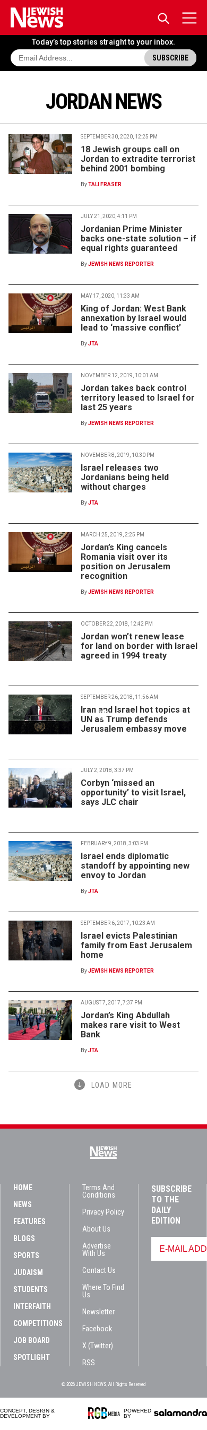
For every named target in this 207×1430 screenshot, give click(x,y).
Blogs (24, 1238)
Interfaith (32, 1306)
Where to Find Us (103, 1291)
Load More (111, 1085)
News (22, 1204)
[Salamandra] (180, 1412)
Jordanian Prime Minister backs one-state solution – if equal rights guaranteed (138, 238)
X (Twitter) (97, 1345)
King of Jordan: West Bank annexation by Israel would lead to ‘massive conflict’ (133, 318)
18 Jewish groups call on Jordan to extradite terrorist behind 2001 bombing (138, 159)
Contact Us (99, 1270)
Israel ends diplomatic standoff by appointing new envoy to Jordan (135, 865)
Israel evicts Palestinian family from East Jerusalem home (136, 945)
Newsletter (98, 1311)
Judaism (28, 1272)
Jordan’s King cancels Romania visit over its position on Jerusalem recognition (125, 561)
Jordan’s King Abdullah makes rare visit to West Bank (130, 1024)
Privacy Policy (103, 1212)
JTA (93, 343)
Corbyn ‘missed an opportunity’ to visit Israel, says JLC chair (133, 792)
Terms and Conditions (98, 1191)
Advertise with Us (96, 1250)
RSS (88, 1362)
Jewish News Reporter (121, 264)
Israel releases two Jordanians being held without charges (125, 477)
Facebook (97, 1328)
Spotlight (31, 1357)
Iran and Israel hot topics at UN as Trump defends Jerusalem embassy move (135, 719)
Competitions (38, 1323)
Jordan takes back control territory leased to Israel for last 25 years (138, 397)
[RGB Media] (106, 1413)
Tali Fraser (105, 184)
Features (29, 1221)
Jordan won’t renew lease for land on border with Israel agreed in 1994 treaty (139, 646)
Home (22, 1187)
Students (30, 1289)
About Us (96, 1229)
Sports (26, 1255)
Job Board (31, 1340)
